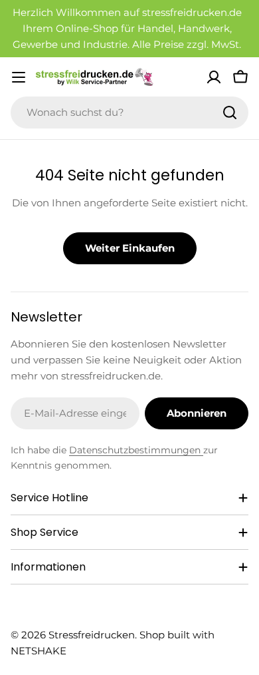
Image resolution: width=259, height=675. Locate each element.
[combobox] (129, 112)
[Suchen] (230, 112)
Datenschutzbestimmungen (136, 450)
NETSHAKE (38, 650)
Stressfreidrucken (91, 634)
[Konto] (214, 77)
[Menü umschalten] (19, 77)
